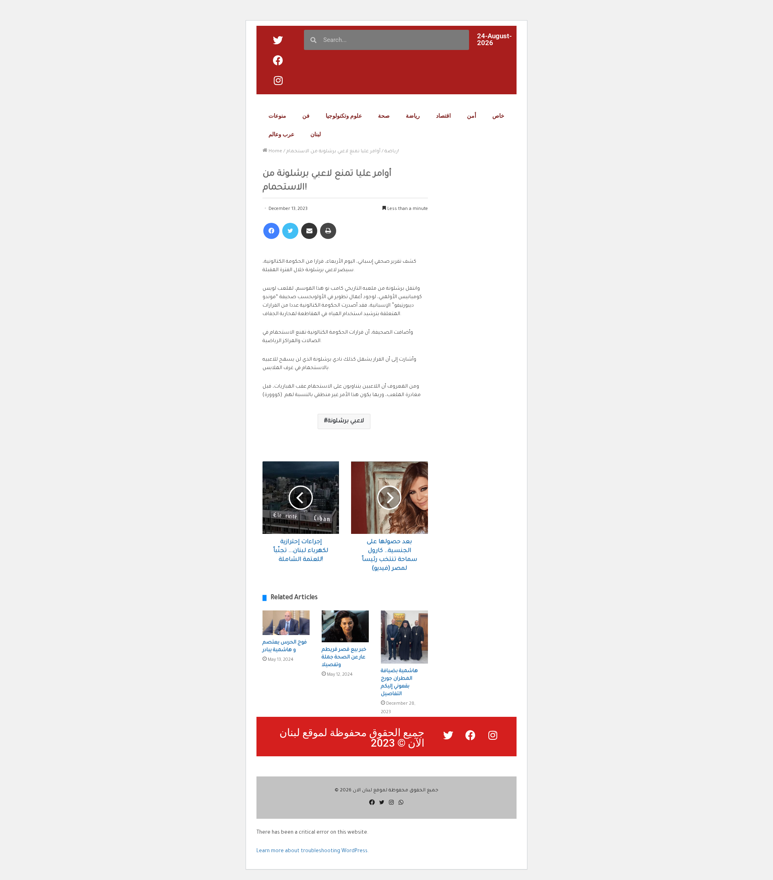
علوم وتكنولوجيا (344, 115)
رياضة (413, 115)
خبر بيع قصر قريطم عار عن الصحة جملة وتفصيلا (344, 657)
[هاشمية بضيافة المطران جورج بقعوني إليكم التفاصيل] (404, 637)
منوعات (277, 115)
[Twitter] (290, 231)
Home (274, 151)
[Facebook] (271, 231)
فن (306, 115)
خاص (498, 115)
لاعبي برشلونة (345, 421)
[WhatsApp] (401, 802)
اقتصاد (443, 115)
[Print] (328, 231)
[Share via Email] (309, 231)
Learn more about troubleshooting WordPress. (312, 851)
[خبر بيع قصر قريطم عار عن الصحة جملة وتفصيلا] (345, 626)
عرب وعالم (281, 134)
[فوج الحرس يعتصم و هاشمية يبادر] (286, 622)
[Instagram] (391, 802)
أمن (471, 115)
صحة (384, 115)
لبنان (315, 134)
